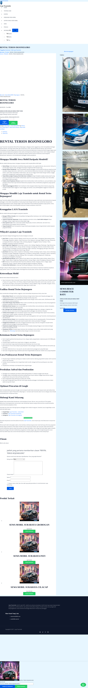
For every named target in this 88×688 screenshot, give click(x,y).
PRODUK (6, 27)
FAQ (9, 40)
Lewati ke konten (4, 0)
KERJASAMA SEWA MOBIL (10, 17)
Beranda (2, 95)
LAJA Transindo (27, 420)
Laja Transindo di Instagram (15, 415)
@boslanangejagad (68, 51)
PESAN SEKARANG (13, 123)
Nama (9, 477)
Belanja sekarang (70, 310)
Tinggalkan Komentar (5, 50)
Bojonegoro (17, 95)
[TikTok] (42, 632)
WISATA (10, 33)
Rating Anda (10, 459)
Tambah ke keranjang (4, 122)
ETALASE (6, 54)
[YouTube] (40, 632)
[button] (10, 30)
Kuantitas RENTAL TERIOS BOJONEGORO (9, 117)
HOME (5, 7)
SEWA (5, 24)
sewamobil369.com (15, 616)
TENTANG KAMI (7, 11)
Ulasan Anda (10, 474)
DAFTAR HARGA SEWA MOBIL (11, 20)
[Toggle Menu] (15, 30)
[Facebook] (48, 632)
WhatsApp (12, 331)
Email (8, 480)
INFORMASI (6, 30)
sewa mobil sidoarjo (14, 127)
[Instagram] (45, 632)
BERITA (9, 37)
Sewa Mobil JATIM (9, 95)
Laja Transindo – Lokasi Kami (17, 412)
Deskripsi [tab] (5, 131)
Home (1, 54)
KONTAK (6, 14)
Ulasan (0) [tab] (5, 133)
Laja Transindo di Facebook (14, 413)
